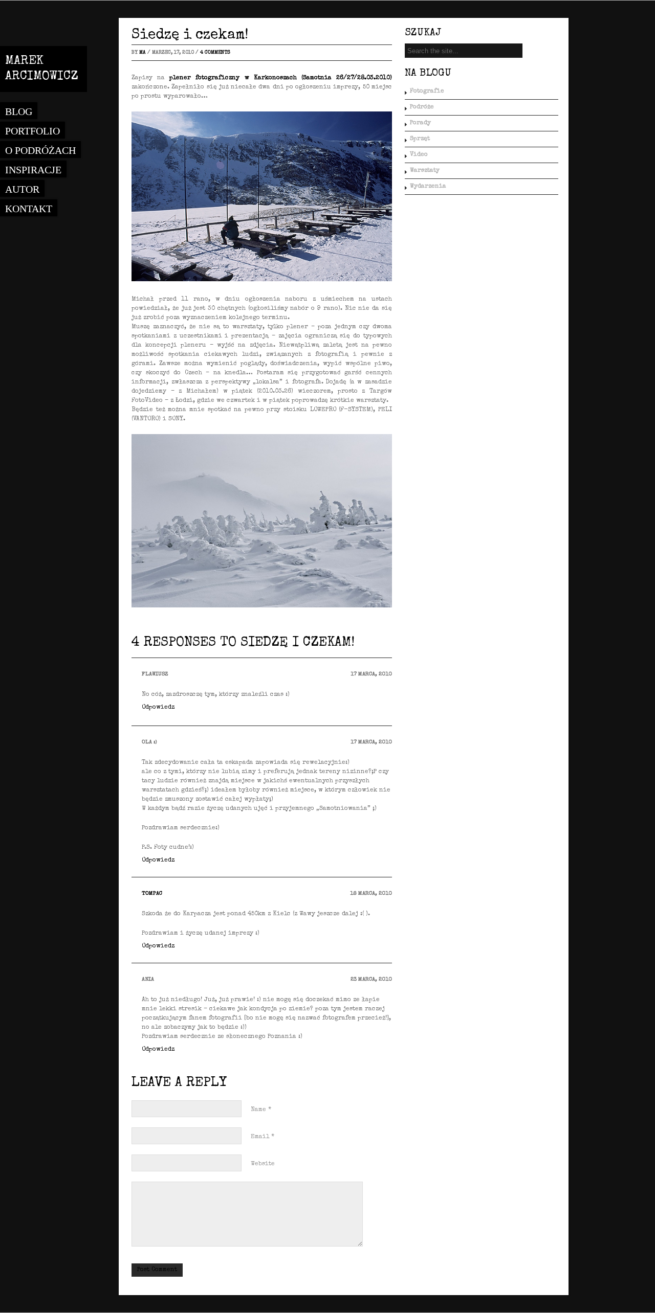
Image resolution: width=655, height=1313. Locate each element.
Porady (420, 123)
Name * (261, 1110)
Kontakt (28, 208)
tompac (152, 893)
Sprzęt (420, 139)
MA (142, 52)
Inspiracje (33, 169)
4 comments (215, 52)
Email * (262, 1137)
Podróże (422, 107)
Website (263, 1164)
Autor (22, 189)
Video (419, 155)
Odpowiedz (158, 708)
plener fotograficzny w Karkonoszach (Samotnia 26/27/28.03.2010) (280, 78)
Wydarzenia (428, 187)
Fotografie (427, 91)
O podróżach (40, 150)
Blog (18, 111)
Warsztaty (425, 171)
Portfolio (32, 131)
